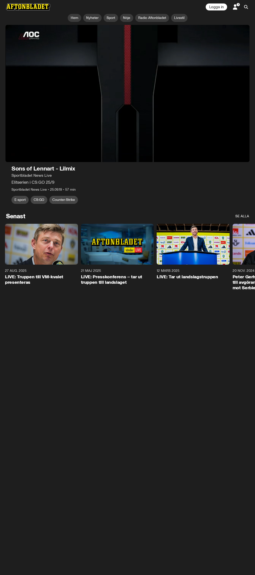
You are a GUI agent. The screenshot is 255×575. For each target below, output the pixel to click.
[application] (127, 93)
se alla (242, 216)
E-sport (20, 200)
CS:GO (39, 200)
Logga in (216, 7)
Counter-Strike (63, 200)
